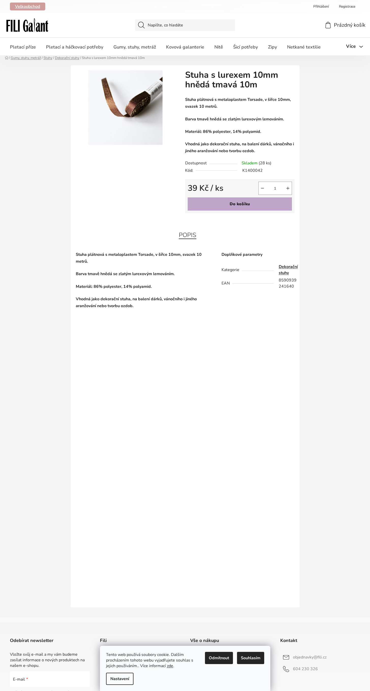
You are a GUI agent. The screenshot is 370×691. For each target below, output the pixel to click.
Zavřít (214, 221)
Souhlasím (250, 658)
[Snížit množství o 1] (262, 188)
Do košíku (240, 204)
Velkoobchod (27, 6)
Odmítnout (219, 658)
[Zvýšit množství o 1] (288, 188)
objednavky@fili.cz (310, 657)
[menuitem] (23, 47)
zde (170, 666)
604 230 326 (305, 669)
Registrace (347, 6)
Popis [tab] (187, 235)
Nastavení (119, 679)
